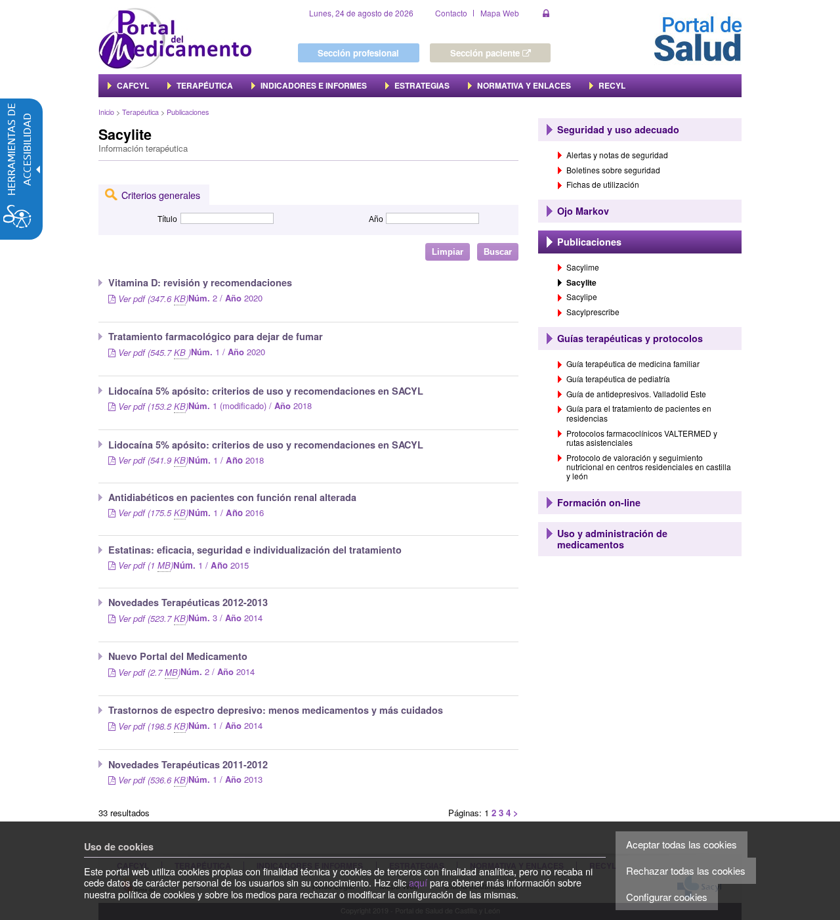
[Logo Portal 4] (175, 37)
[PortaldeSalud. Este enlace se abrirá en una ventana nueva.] (698, 37)
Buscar (498, 252)
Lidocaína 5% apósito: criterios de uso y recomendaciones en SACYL (265, 444)
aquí (418, 882)
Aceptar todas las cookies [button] (681, 844)
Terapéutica (140, 112)
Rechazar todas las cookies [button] (686, 870)
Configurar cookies (666, 897)
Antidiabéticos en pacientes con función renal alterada (232, 497)
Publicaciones (188, 112)
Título (167, 219)
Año (376, 219)
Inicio (106, 112)
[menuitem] (128, 85)
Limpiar (447, 252)
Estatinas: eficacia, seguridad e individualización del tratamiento (255, 549)
